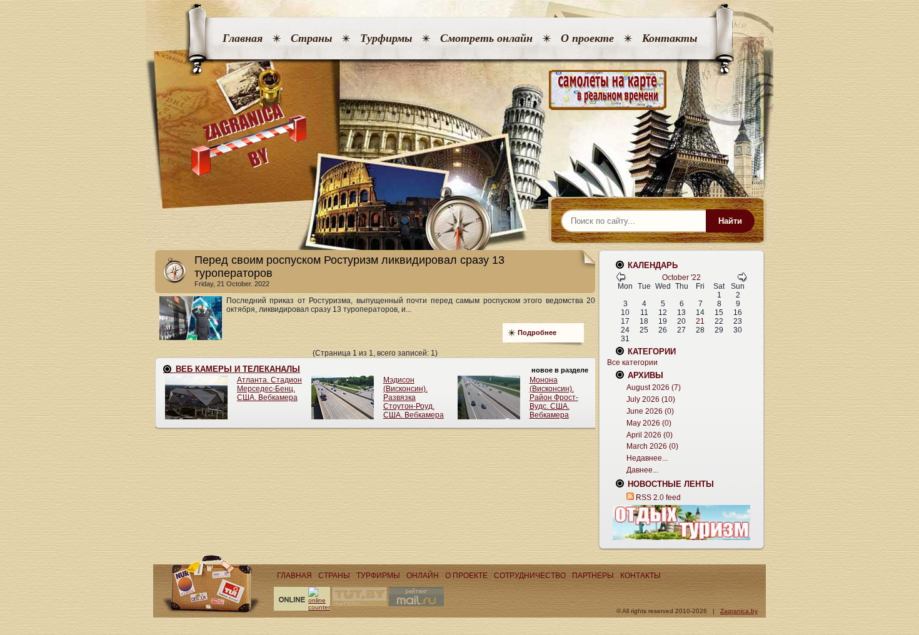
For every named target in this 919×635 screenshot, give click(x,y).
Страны (311, 38)
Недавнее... (647, 458)
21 (700, 321)
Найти (730, 221)
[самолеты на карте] (459, 90)
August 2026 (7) (653, 387)
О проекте (587, 38)
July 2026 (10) (650, 399)
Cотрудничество (530, 575)
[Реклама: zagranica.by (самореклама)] (681, 522)
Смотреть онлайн (486, 38)
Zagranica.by (739, 611)
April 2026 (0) (649, 435)
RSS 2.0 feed (658, 497)
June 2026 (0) (650, 411)
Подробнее (537, 332)
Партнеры (593, 575)
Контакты (669, 38)
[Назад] (621, 279)
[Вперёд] (742, 279)
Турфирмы (386, 38)
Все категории (632, 362)
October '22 (681, 277)
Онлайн (422, 575)
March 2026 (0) (652, 446)
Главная (243, 38)
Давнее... (642, 470)
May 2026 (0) (648, 423)
